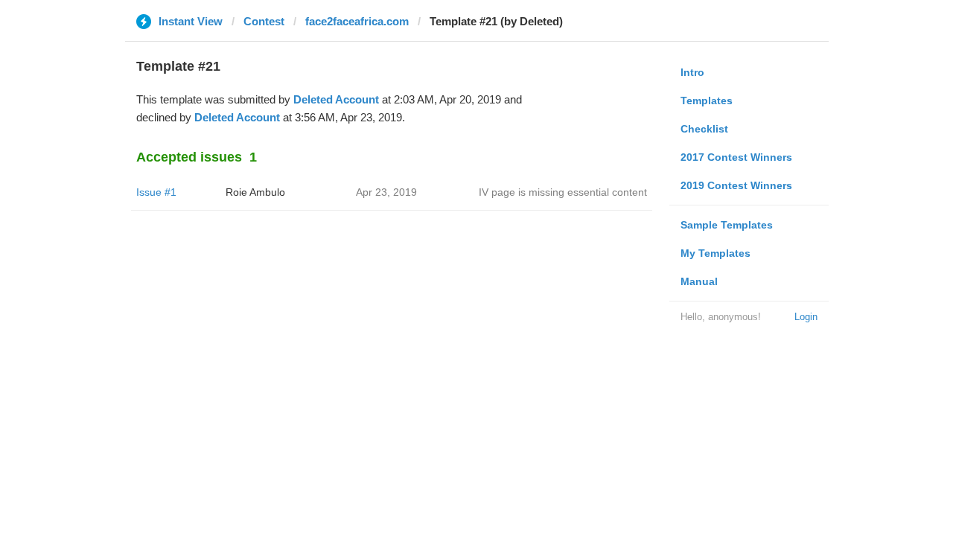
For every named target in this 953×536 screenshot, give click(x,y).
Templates (707, 100)
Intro (692, 72)
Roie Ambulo (255, 192)
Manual (699, 281)
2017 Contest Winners (736, 157)
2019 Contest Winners (736, 185)
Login (805, 316)
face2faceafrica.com (357, 21)
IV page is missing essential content (563, 192)
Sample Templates (727, 225)
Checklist (704, 129)
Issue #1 (156, 192)
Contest (263, 21)
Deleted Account (336, 99)
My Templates (715, 253)
